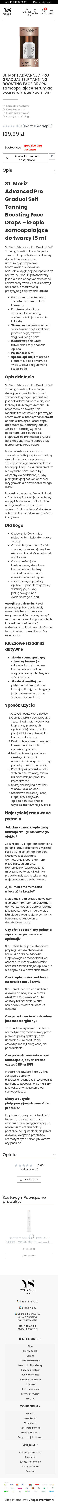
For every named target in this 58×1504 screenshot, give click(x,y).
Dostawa (30, 1471)
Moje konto (30, 1418)
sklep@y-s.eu (43, 2)
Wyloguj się (30, 1423)
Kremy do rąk (30, 1350)
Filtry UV (30, 1398)
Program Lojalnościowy (30, 1437)
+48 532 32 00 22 (17, 2)
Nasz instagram (29, 1427)
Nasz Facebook (29, 1432)
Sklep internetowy (28, 1499)
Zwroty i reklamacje (30, 1461)
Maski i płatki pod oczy (30, 1365)
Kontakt (30, 1413)
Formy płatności (30, 1466)
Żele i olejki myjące (30, 1360)
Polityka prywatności (30, 1452)
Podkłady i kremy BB (30, 1379)
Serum (30, 1355)
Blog (30, 1346)
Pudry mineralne (30, 1374)
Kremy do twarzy (30, 1393)
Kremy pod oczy (30, 1389)
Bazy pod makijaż (30, 1370)
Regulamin (30, 1457)
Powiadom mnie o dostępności (27, 158)
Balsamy (30, 1384)
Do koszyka (29, 1255)
